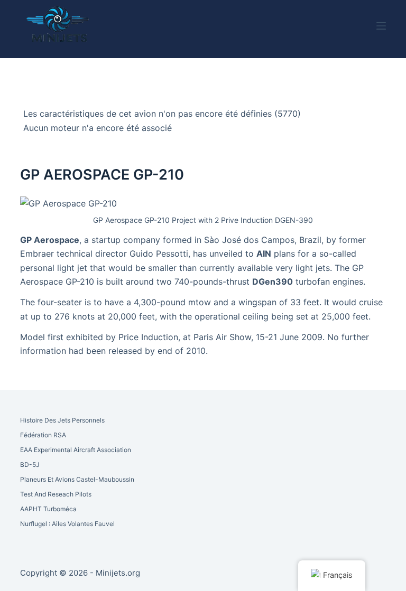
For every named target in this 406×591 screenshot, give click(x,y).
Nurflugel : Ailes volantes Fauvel (67, 524)
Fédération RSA (43, 435)
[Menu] (381, 26)
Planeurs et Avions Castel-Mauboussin (77, 479)
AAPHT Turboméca (48, 509)
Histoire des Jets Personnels (62, 420)
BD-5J (30, 464)
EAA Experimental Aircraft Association (75, 450)
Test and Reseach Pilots (55, 494)
